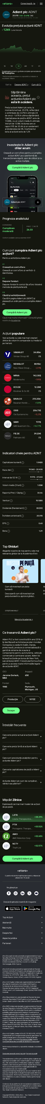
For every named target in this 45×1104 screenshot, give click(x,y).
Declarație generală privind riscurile (13, 1054)
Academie (15, 320)
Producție (13, 699)
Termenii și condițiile (26, 1039)
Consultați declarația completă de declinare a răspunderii (20, 1041)
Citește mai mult (11, 611)
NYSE (33, 699)
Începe (11, 710)
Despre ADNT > (21, 85)
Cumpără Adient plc (22, 167)
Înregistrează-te (7, 71)
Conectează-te (28, 3)
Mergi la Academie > (24, 619)
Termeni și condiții (31, 1054)
